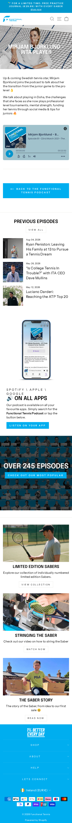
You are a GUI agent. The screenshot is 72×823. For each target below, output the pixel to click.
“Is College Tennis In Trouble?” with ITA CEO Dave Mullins (45, 273)
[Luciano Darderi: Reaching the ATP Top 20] (13, 296)
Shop (35, 745)
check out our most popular (35, 475)
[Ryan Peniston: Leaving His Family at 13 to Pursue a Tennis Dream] (13, 248)
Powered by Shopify (36, 820)
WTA (35, 40)
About (35, 756)
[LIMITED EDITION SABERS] (36, 543)
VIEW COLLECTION (36, 584)
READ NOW (36, 718)
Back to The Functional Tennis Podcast (38, 190)
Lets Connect (35, 779)
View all (36, 229)
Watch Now (36, 649)
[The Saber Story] (36, 676)
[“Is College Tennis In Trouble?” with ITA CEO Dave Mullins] (13, 272)
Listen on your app (28, 425)
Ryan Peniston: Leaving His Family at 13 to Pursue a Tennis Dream (47, 249)
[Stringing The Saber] (36, 612)
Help (35, 767)
